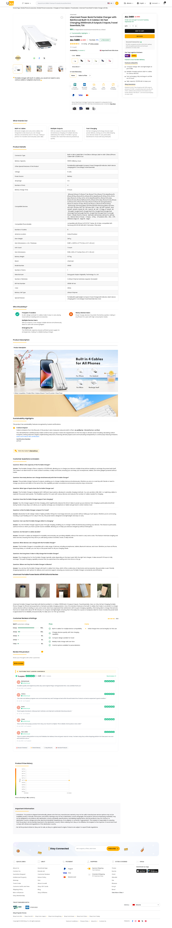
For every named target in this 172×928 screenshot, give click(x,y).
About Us (16, 868)
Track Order (17, 883)
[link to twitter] (44, 58)
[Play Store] (153, 871)
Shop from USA (17, 916)
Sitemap (15, 880)
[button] (128, 3)
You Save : (92, 40)
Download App (42, 868)
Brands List (41, 871)
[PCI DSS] (17, 907)
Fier (113, 880)
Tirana (114, 868)
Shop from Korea (69, 916)
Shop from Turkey (94, 916)
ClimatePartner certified (92, 430)
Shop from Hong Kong (54, 916)
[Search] (116, 3)
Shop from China (82, 916)
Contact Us (16, 871)
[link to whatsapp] (34, 58)
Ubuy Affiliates (42, 892)
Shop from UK (29, 916)
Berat (113, 889)
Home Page (16, 8)
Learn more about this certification (27, 436)
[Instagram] (135, 921)
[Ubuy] (10, 3)
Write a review (18, 663)
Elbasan (114, 883)
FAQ (39, 880)
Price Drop (106, 40)
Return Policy (42, 877)
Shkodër (114, 877)
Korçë (114, 886)
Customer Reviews (44, 874)
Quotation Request (19, 874)
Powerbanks (74, 8)
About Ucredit (42, 883)
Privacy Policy (84, 921)
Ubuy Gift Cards (43, 886)
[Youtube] (139, 921)
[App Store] (141, 871)
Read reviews (111, 676)
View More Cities (117, 892)
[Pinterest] (145, 921)
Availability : (74, 50)
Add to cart (139, 31)
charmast (73, 14)
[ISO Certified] (31, 907)
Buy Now (113, 104)
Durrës (114, 871)
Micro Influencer (18, 892)
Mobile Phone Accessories (28, 8)
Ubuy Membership (19, 895)
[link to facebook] (39, 58)
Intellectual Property (19, 877)
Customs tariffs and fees (21, 886)
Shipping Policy (18, 889)
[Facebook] (132, 921)
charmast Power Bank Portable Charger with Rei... (93, 8)
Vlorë (113, 874)
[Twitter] (142, 921)
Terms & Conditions (72, 921)
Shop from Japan (40, 916)
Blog (39, 889)
